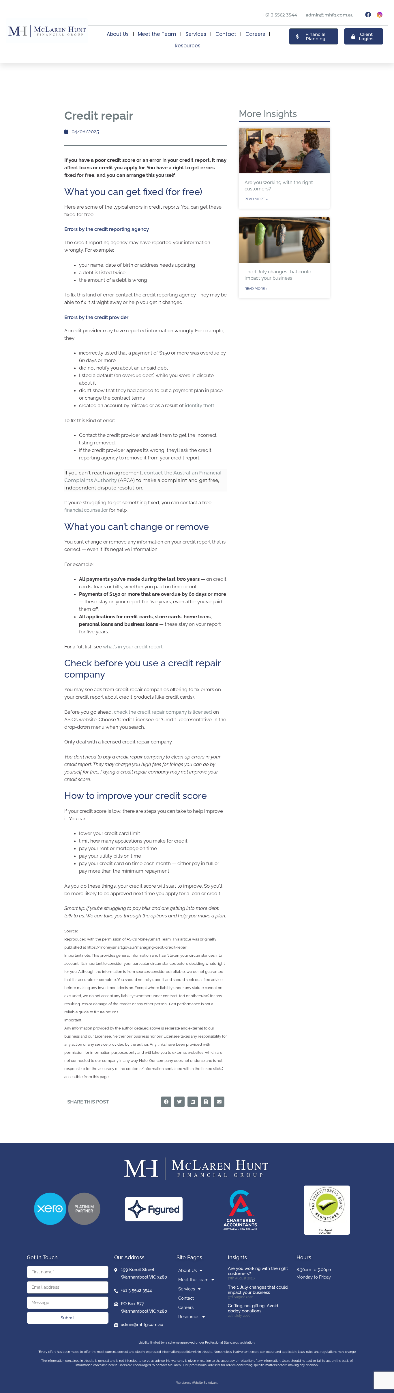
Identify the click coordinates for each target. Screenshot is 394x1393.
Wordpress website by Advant (197, 1382)
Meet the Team (157, 34)
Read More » (256, 199)
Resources (187, 45)
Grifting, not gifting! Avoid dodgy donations (253, 1308)
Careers (255, 34)
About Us (118, 34)
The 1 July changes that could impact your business (258, 1290)
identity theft (199, 405)
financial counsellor (86, 510)
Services (195, 34)
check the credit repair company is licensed (163, 712)
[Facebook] (368, 15)
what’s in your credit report (133, 647)
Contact (225, 34)
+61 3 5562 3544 (280, 15)
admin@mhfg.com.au (330, 15)
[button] (166, 1102)
